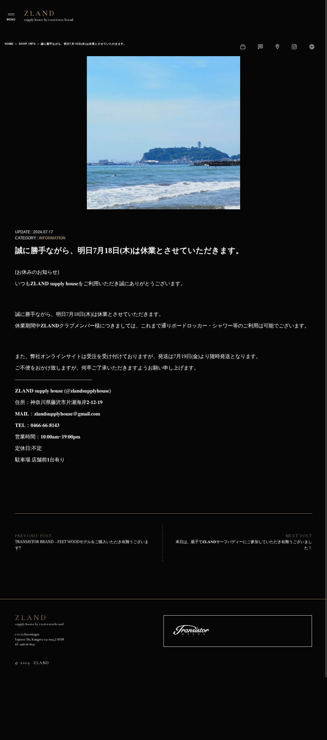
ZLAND (48, 15)
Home (9, 43)
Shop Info (27, 43)
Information (52, 238)
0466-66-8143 (27, 644)
